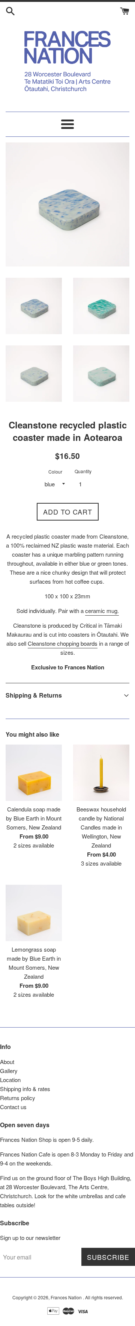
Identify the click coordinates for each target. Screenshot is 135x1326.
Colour (55, 471)
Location (10, 1080)
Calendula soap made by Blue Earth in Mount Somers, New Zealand (34, 818)
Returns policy (17, 1098)
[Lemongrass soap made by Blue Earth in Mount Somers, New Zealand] (34, 913)
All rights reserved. (104, 1297)
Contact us (13, 1107)
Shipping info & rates (25, 1089)
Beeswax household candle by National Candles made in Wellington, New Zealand (101, 827)
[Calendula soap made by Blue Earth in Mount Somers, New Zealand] (34, 773)
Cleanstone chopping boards (63, 643)
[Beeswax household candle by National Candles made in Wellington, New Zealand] (101, 773)
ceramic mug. (102, 611)
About (7, 1062)
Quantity (83, 471)
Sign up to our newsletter (30, 1237)
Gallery (9, 1071)
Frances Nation (67, 1297)
